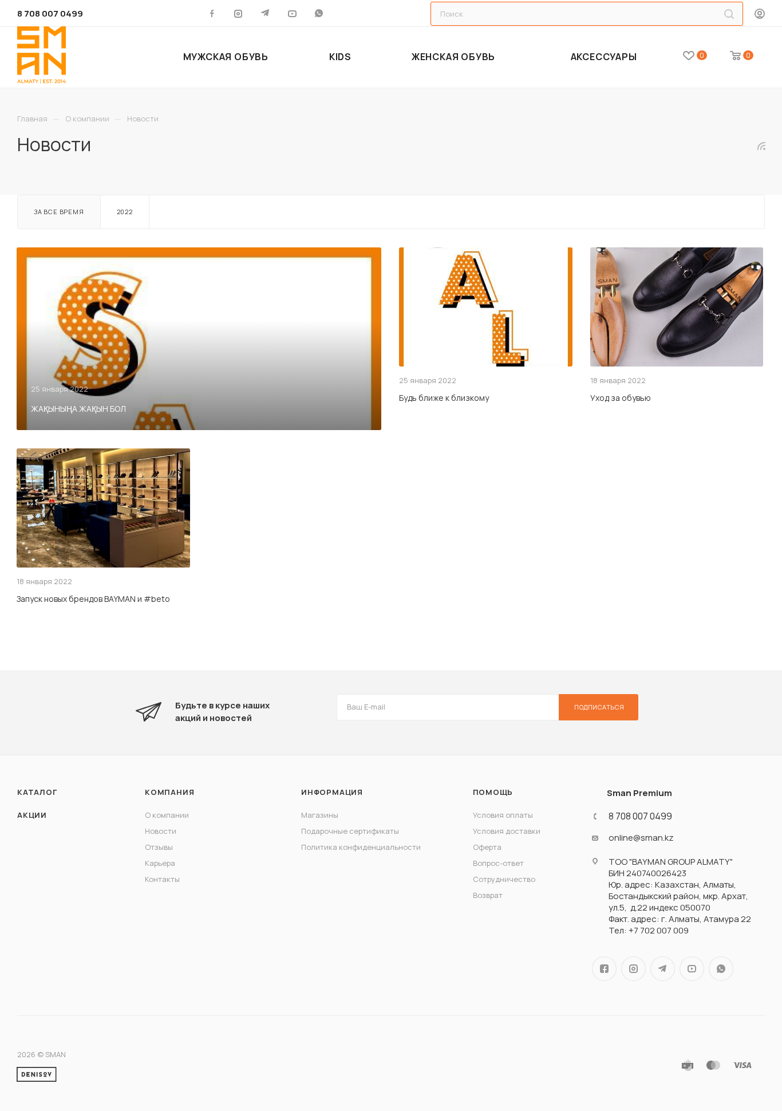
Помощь (493, 792)
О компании (167, 815)
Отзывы (159, 847)
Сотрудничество (504, 879)
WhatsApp (320, 13)
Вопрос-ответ (498, 863)
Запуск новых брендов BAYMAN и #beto (93, 598)
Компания (169, 792)
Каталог (37, 792)
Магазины (319, 815)
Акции (32, 815)
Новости (160, 831)
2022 (125, 211)
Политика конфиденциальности (361, 847)
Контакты (162, 879)
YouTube (692, 968)
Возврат (488, 895)
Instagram (633, 968)
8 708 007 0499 (50, 13)
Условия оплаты (503, 815)
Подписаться (599, 707)
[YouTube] (293, 13)
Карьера (160, 863)
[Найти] (729, 14)
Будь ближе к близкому (444, 397)
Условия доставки (506, 831)
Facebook (604, 968)
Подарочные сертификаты (350, 831)
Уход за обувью (620, 397)
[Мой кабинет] (760, 14)
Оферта (487, 847)
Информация (332, 792)
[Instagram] (239, 13)
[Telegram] (266, 13)
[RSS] (761, 146)
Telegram (662, 968)
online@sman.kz (641, 838)
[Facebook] (212, 13)
